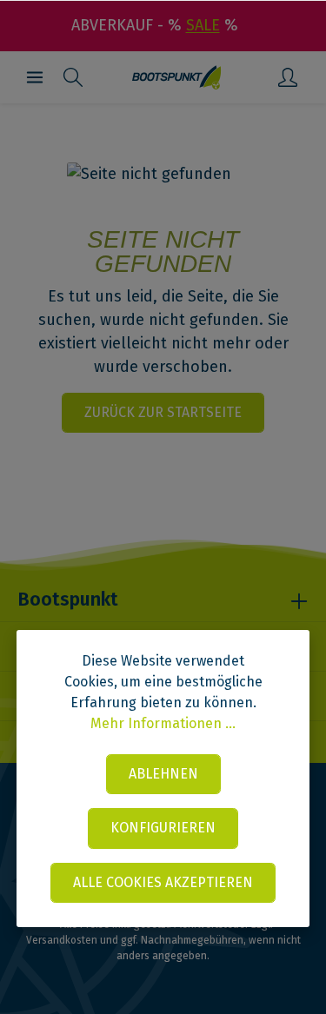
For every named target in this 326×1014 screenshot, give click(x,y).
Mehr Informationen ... (163, 723)
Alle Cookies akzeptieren (163, 882)
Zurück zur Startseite (163, 412)
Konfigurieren (163, 827)
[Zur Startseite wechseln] (177, 77)
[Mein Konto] (287, 77)
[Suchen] (73, 77)
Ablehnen (163, 773)
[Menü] (34, 77)
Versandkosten (61, 940)
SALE (203, 25)
